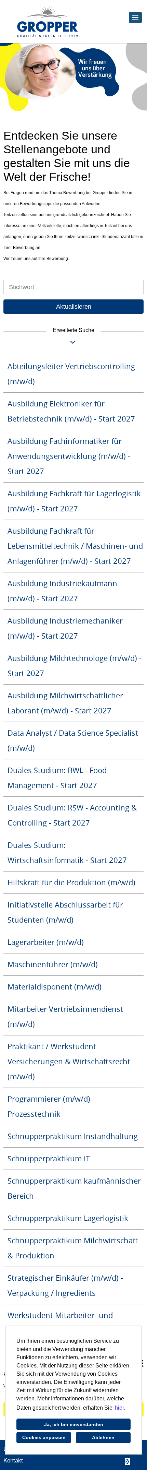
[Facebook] (127, 1462)
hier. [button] (120, 1408)
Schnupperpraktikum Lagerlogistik (68, 1218)
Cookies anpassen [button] (44, 1437)
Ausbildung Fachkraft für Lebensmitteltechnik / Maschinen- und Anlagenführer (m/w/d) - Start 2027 (75, 546)
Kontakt (13, 1460)
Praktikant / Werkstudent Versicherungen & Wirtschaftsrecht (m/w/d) (69, 1061)
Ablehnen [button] (103, 1437)
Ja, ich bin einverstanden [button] (73, 1424)
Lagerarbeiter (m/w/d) (46, 942)
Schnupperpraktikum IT (49, 1158)
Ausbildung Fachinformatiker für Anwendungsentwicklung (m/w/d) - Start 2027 (69, 456)
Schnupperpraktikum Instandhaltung (73, 1136)
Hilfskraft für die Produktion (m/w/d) (71, 882)
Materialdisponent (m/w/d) (55, 987)
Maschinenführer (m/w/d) (53, 964)
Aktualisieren (73, 306)
